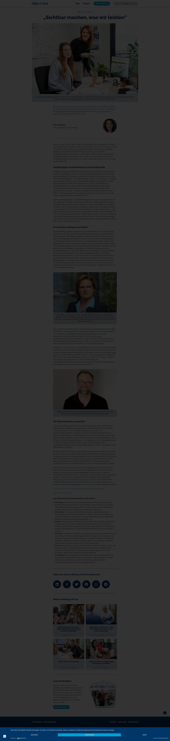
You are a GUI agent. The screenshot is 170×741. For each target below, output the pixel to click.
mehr (145, 735)
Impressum (155, 738)
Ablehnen (34, 735)
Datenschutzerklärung (163, 738)
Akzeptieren (89, 735)
